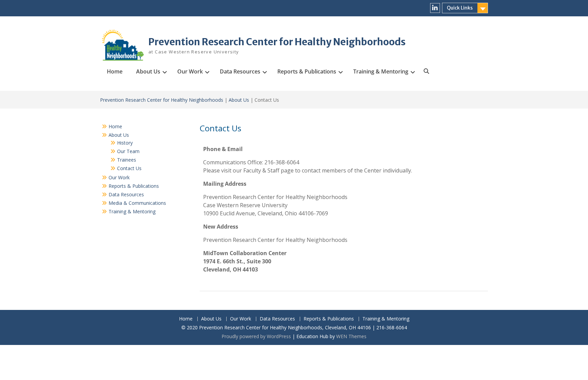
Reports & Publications (306, 71)
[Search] (426, 71)
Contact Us (129, 168)
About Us (148, 71)
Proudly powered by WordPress (256, 336)
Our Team (128, 151)
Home (114, 71)
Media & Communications (137, 203)
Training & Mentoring (380, 71)
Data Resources (240, 71)
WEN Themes (351, 336)
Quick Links (460, 8)
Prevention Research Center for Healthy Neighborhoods (277, 42)
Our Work (190, 71)
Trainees (126, 159)
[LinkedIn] (435, 8)
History (125, 142)
